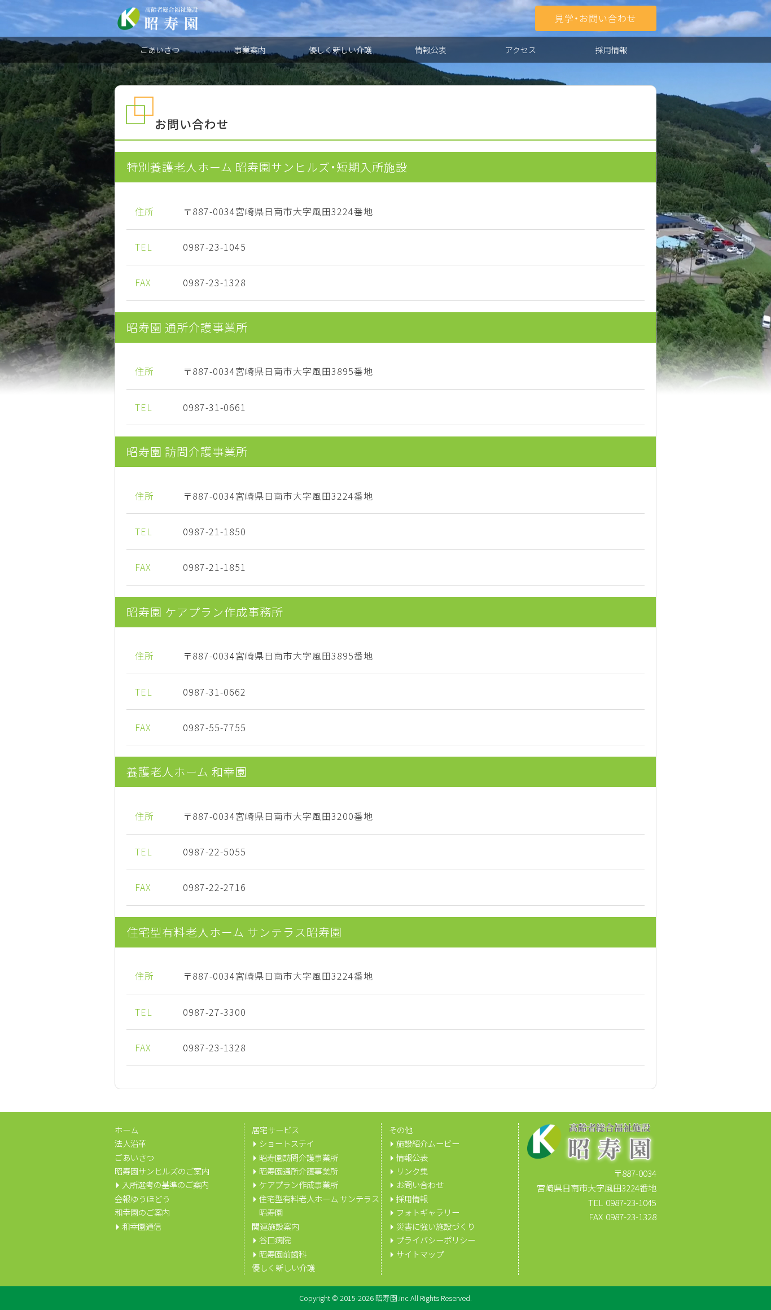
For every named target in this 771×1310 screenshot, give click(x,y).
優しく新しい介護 (340, 49)
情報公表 (430, 49)
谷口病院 (275, 1240)
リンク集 (412, 1171)
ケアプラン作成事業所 (298, 1184)
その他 (401, 1130)
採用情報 (611, 49)
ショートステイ (286, 1143)
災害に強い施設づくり (435, 1226)
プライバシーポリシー (435, 1240)
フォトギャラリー (427, 1212)
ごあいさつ (159, 49)
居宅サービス (275, 1130)
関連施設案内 (275, 1226)
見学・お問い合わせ (596, 18)
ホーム (126, 1130)
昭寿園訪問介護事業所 (298, 1157)
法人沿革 (130, 1143)
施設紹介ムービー (427, 1143)
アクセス (520, 49)
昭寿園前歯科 (282, 1254)
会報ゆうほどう (142, 1199)
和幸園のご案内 (142, 1212)
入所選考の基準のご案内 (165, 1184)
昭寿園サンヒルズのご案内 (162, 1171)
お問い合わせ (420, 1184)
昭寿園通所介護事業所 (298, 1171)
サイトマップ (420, 1254)
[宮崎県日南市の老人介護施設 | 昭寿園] (157, 18)
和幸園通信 (141, 1226)
